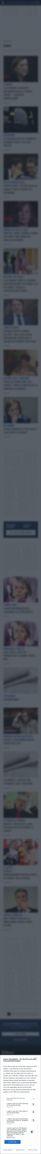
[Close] (37, 1059)
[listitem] (20, 1099)
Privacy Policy (33, 1150)
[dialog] (20, 1104)
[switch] (32, 1104)
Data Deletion (8, 1150)
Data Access (20, 1150)
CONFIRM (12, 1142)
